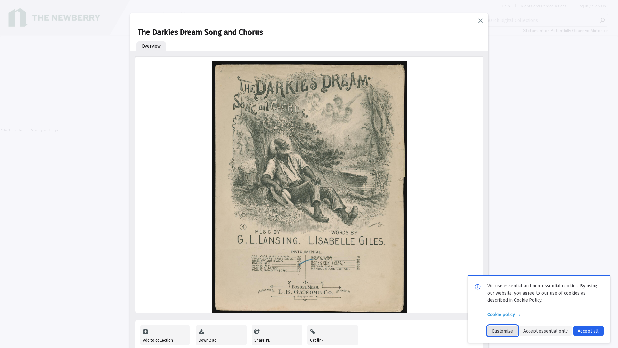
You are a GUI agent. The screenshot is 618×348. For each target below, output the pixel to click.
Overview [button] (151, 46)
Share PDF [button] (263, 340)
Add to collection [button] (158, 340)
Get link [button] (316, 340)
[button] (480, 20)
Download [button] (208, 340)
